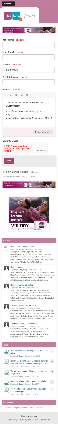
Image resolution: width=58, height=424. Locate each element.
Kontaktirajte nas (29, 416)
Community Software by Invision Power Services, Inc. (29, 419)
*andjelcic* (22, 308)
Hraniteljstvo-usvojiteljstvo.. (22, 284)
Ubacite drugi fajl (42, 132)
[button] (5, 95)
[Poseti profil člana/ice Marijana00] (6, 247)
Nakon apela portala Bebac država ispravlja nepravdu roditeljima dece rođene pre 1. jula (29, 362)
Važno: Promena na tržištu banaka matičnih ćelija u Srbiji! (29, 372)
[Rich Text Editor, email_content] (29, 112)
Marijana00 (23, 249)
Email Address (15, 77)
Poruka (11, 89)
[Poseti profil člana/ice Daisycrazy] (6, 268)
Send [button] (9, 160)
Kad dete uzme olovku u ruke (23, 305)
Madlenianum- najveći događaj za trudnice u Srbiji (29, 352)
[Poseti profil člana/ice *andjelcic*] (6, 306)
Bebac (21, 356)
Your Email (13, 52)
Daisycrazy (23, 269)
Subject (12, 64)
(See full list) (20, 402)
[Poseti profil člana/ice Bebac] (6, 352)
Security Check (10, 140)
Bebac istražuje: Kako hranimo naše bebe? (28, 381)
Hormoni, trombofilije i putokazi (23, 246)
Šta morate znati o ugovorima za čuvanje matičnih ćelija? (28, 390)
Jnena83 (22, 287)
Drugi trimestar (16, 266)
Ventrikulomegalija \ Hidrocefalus (24, 323)
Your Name (13, 39)
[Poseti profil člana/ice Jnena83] (6, 286)
